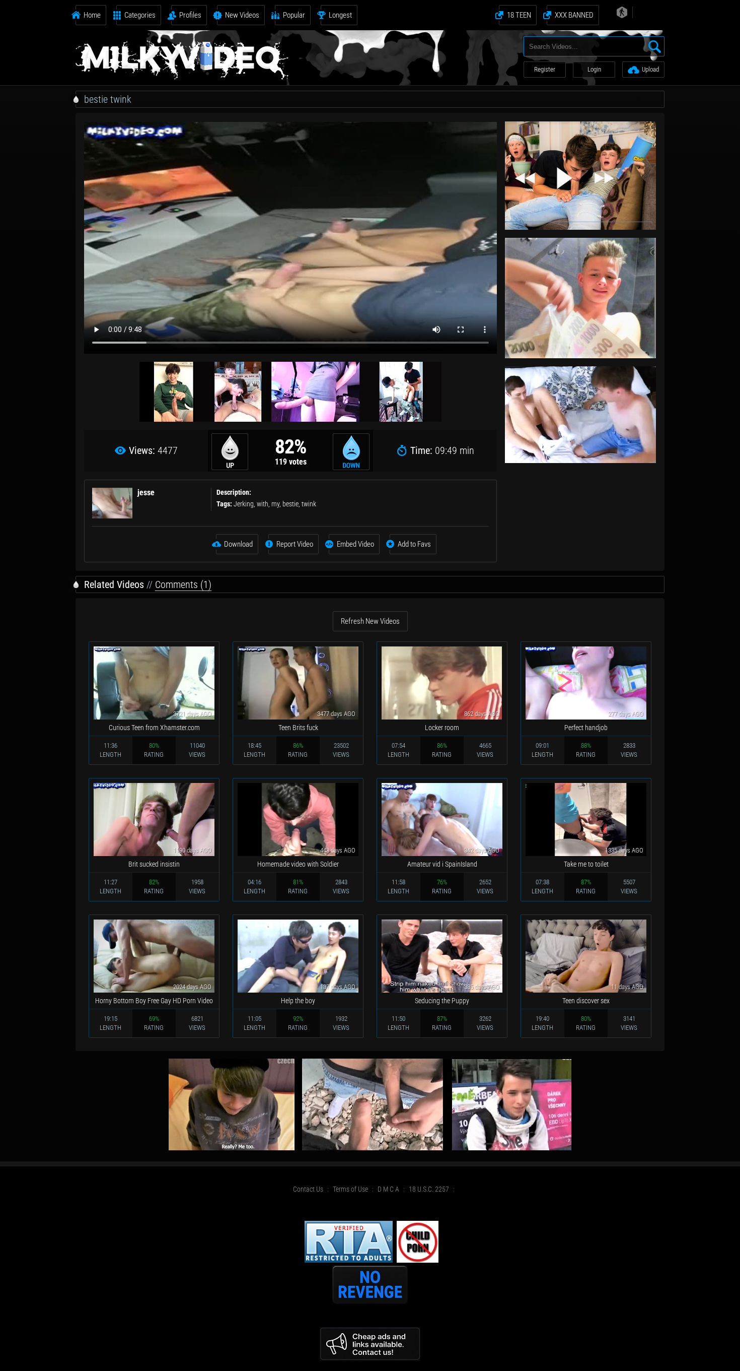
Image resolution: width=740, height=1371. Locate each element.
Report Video (294, 544)
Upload (650, 69)
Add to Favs (414, 544)
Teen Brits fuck (298, 728)
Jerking (244, 504)
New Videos (242, 15)
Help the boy (298, 1001)
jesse (146, 492)
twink (309, 504)
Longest (340, 15)
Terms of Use (350, 1189)
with (262, 504)
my (275, 504)
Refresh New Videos (370, 621)
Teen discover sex (586, 1001)
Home (92, 15)
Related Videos (114, 584)
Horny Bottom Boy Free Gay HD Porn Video (154, 1001)
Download (238, 544)
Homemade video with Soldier (298, 864)
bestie (290, 504)
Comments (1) (183, 584)
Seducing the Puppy (442, 1001)
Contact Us (308, 1189)
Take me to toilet (586, 864)
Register (544, 69)
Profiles (190, 15)
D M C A (388, 1189)
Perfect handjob (586, 728)
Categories (140, 15)
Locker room (442, 728)
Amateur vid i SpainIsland (442, 864)
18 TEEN (519, 15)
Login (594, 69)
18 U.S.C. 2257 (429, 1189)
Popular (294, 15)
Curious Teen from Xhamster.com (154, 728)
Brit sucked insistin (154, 864)
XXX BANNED (574, 15)
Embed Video (355, 544)
